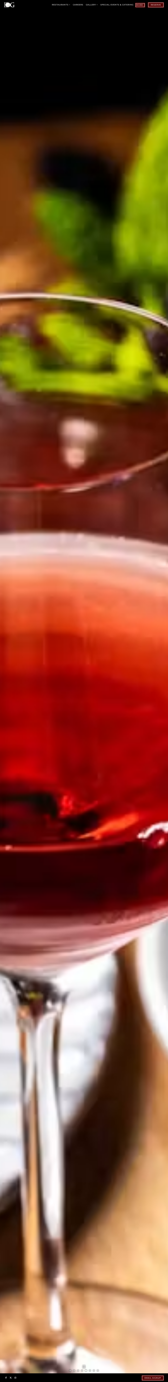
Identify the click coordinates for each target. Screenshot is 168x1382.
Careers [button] (78, 5)
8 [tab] (97, 1370)
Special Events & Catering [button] (116, 5)
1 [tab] (70, 1370)
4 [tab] (82, 1370)
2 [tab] (74, 1370)
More (140, 5)
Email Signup (153, 1378)
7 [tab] (94, 1370)
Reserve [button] (156, 5)
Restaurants (61, 4)
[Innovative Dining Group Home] (9, 4)
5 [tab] (86, 1370)
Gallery (92, 4)
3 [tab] (78, 1370)
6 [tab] (90, 1370)
